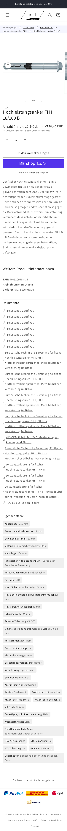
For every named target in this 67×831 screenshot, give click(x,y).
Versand (18, 131)
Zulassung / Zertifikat (20, 310)
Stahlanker (28, 27)
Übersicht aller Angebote (39, 780)
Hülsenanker (46, 27)
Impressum (55, 814)
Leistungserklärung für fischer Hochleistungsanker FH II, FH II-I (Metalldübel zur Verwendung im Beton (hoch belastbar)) (33, 491)
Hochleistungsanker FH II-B (47, 31)
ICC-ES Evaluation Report (23, 502)
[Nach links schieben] (25, 101)
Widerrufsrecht (39, 814)
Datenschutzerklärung (52, 820)
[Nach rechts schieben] (42, 101)
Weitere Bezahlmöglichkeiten (33, 172)
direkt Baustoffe (21, 814)
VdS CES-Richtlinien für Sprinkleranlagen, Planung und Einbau (32, 439)
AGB (35, 820)
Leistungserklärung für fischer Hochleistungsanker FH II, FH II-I (26, 467)
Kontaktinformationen (19, 820)
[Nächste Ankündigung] (60, 4)
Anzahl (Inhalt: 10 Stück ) (21, 126)
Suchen (17, 780)
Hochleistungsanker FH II (15, 31)
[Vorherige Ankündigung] (7, 4)
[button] (7, 15)
